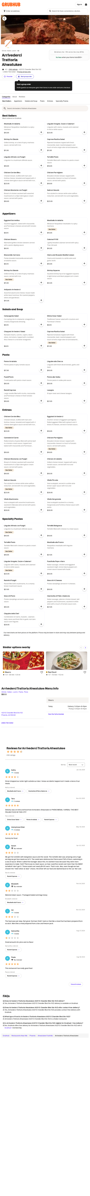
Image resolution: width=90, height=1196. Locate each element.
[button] (12, 11)
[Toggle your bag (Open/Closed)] (86, 4)
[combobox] (67, 11)
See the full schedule (56, 714)
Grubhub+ (8, 1028)
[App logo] (11, 4)
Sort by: (63, 765)
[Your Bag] (86, 4)
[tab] (6, 101)
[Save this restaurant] (41, 672)
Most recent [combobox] (73, 765)
